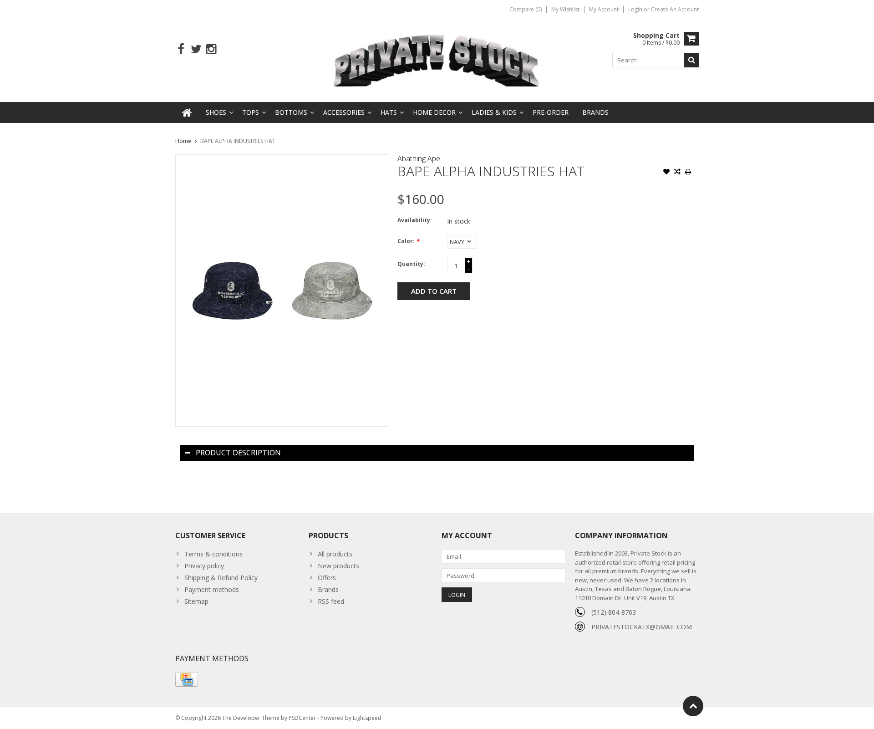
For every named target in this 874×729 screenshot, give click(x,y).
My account (604, 9)
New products (338, 565)
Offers (327, 577)
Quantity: (411, 264)
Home (183, 141)
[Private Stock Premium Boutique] (437, 59)
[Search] (691, 60)
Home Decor (434, 112)
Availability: (414, 220)
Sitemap (196, 601)
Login (636, 9)
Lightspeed (367, 718)
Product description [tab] (238, 453)
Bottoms (291, 112)
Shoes (216, 112)
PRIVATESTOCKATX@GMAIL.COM (641, 626)
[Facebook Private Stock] (181, 49)
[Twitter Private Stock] (196, 49)
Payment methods (211, 589)
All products (335, 554)
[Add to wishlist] (666, 172)
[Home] (187, 112)
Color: (408, 241)
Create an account (675, 9)
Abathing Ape (418, 158)
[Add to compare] (677, 172)
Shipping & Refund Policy (221, 577)
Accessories (344, 112)
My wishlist (565, 9)
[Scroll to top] (693, 706)
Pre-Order (551, 112)
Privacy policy (204, 565)
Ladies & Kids (494, 112)
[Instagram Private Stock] (211, 49)
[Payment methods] (186, 679)
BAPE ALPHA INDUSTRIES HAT (237, 141)
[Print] (688, 172)
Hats (389, 112)
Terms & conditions (213, 554)
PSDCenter (302, 718)
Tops (250, 112)
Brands (595, 112)
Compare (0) (525, 9)
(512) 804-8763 (613, 612)
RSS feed (331, 601)
